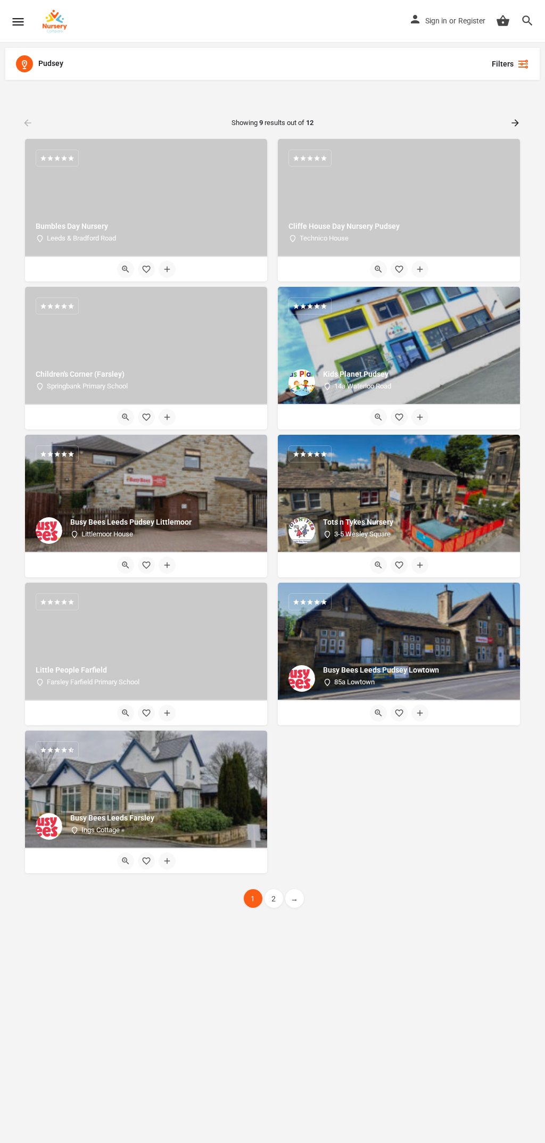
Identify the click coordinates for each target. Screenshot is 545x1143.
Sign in (436, 20)
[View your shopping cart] (503, 21)
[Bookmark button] (146, 269)
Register (471, 20)
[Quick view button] (125, 269)
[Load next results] (516, 123)
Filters (503, 64)
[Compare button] (167, 269)
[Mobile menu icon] (18, 21)
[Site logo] (56, 21)
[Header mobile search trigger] (527, 21)
